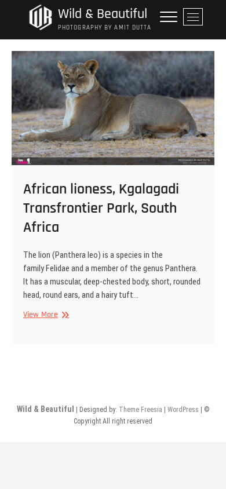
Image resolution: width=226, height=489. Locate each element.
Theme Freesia (140, 410)
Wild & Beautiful (102, 14)
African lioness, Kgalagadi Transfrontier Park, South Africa (101, 208)
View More (44, 315)
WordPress (183, 410)
